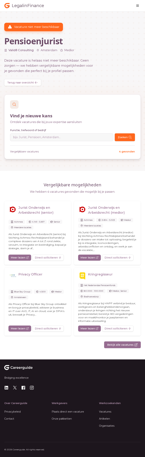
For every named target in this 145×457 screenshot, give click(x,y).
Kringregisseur (100, 274)
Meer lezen (18, 257)
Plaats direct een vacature (68, 411)
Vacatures (105, 411)
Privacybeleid (12, 411)
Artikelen (104, 418)
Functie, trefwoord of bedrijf (28, 130)
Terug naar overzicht (20, 82)
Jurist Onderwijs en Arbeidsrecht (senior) (35, 210)
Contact (9, 418)
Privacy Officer (30, 274)
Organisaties (106, 425)
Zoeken (123, 137)
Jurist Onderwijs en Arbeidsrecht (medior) (106, 210)
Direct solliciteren (46, 257)
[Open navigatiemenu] (137, 5)
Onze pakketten (62, 418)
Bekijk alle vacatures (120, 344)
